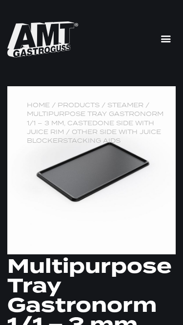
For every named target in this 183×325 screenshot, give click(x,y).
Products (79, 105)
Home (38, 105)
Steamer (125, 105)
